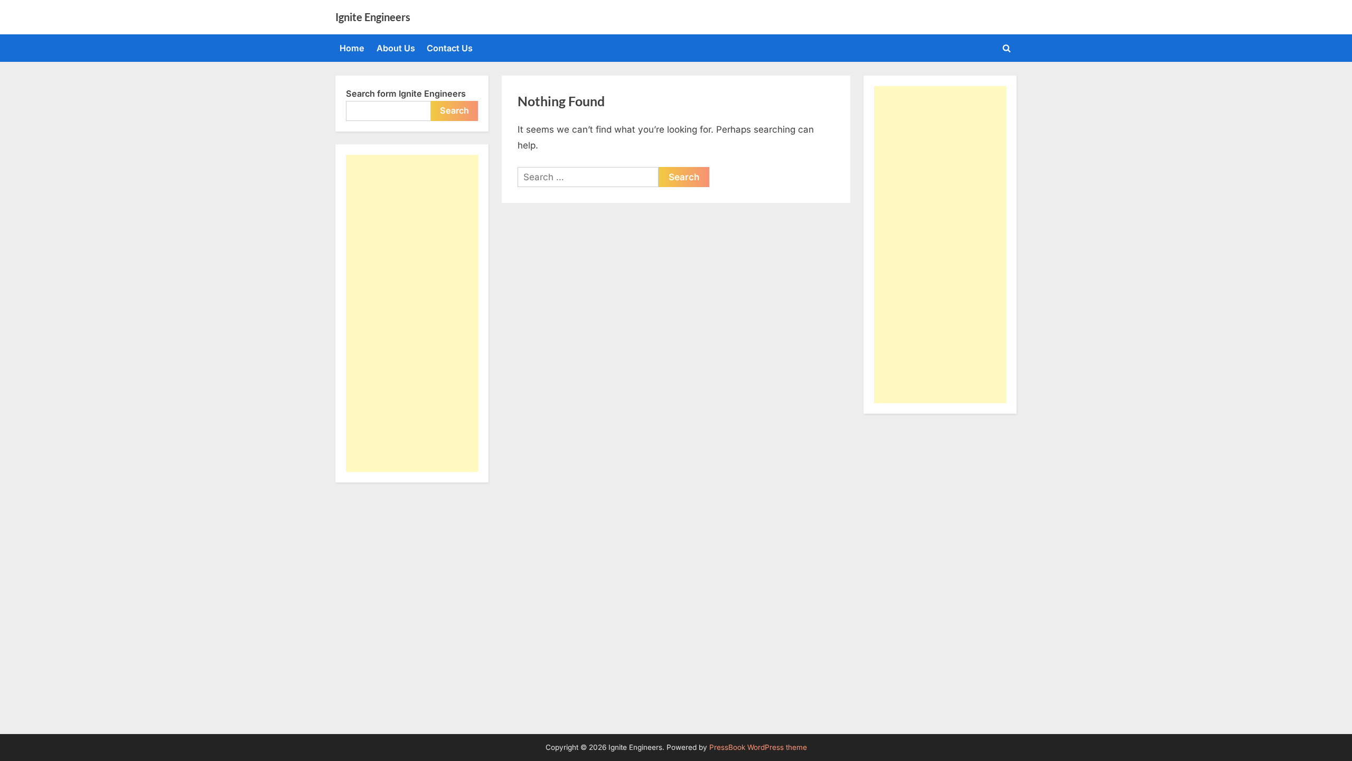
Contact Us (450, 48)
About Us (396, 48)
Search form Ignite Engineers (406, 93)
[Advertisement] (412, 313)
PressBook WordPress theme (758, 747)
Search (454, 110)
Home (352, 48)
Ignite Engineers (372, 17)
